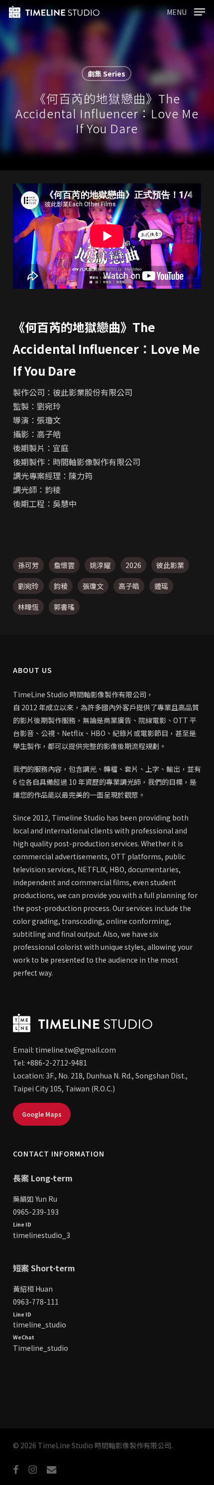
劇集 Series (106, 74)
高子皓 (128, 586)
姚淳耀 (100, 565)
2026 (133, 565)
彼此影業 (170, 565)
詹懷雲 (64, 565)
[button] (186, 10)
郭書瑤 (64, 607)
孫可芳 (28, 565)
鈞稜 (61, 586)
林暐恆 (28, 607)
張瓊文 (93, 586)
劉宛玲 (28, 586)
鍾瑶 (161, 586)
